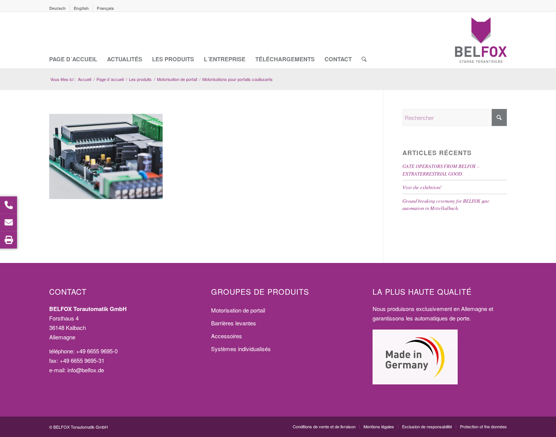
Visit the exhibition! (421, 187)
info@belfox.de (85, 370)
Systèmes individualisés (241, 349)
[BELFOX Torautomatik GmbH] (481, 40)
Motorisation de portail (238, 310)
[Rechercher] (364, 40)
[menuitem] (59, 8)
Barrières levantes (233, 323)
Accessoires (226, 336)
